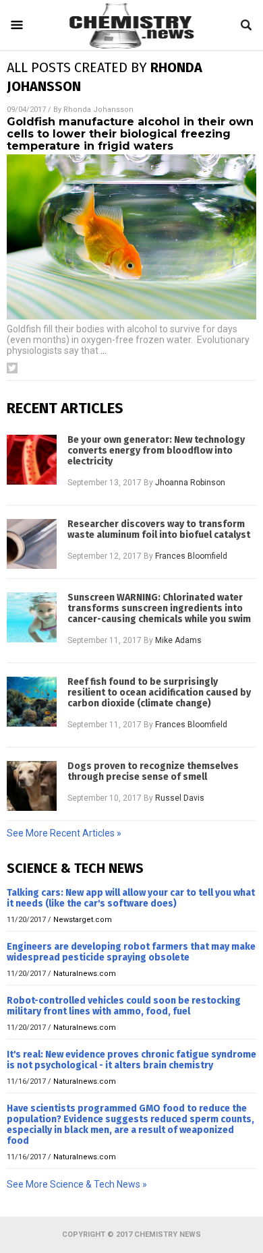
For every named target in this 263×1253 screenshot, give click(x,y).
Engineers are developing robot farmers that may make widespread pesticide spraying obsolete (131, 952)
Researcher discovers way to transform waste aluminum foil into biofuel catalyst (158, 530)
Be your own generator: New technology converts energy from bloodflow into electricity (156, 451)
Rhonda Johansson (98, 109)
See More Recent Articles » (64, 833)
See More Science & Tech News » (77, 1184)
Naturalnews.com (84, 973)
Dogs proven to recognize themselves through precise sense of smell (153, 772)
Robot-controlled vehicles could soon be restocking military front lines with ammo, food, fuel (124, 1006)
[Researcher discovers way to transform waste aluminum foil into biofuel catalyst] (32, 544)
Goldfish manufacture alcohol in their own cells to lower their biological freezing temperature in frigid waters (130, 133)
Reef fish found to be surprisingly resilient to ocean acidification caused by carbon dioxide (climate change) (159, 693)
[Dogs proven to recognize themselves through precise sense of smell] (32, 786)
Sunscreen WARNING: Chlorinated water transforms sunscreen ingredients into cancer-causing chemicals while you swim (159, 608)
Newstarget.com (82, 919)
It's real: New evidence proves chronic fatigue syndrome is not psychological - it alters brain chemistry (131, 1060)
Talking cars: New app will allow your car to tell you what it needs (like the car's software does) (131, 898)
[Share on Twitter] (12, 368)
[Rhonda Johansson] (131, 46)
